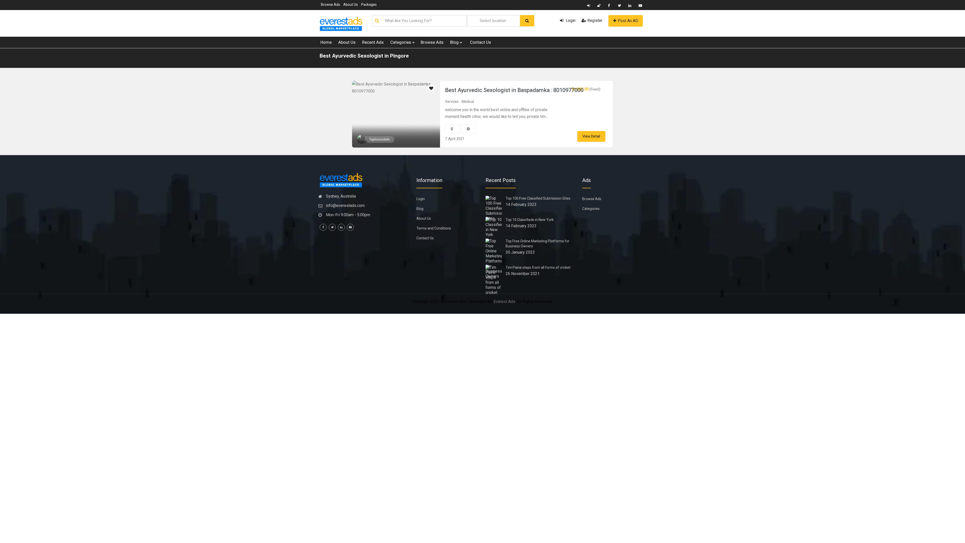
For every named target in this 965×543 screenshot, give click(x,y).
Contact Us (480, 42)
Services (452, 102)
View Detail (591, 136)
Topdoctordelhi (379, 139)
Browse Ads (330, 5)
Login (570, 20)
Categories (401, 42)
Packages (369, 5)
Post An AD (628, 20)
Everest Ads (504, 301)
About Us (350, 5)
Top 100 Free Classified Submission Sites (538, 198)
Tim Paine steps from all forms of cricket (538, 267)
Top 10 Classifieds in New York (530, 220)
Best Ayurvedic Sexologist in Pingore (364, 56)
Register (594, 20)
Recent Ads (373, 42)
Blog (455, 42)
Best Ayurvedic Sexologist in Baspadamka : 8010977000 (514, 90)
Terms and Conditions (433, 228)
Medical (468, 102)
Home (326, 42)
